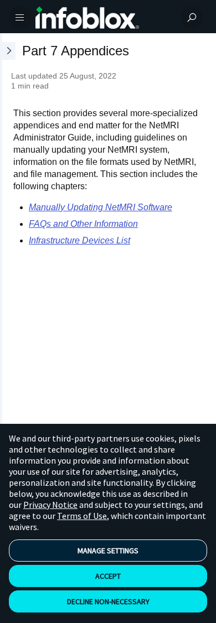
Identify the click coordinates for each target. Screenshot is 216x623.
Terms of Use (82, 515)
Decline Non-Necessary (108, 601)
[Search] (192, 18)
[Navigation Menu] (20, 18)
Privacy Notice (50, 504)
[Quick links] (103, 18)
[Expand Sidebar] (8, 251)
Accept (108, 576)
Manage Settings (108, 550)
